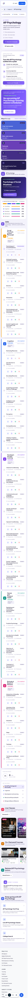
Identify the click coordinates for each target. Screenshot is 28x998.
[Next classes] (24, 827)
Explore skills (9, 46)
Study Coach (5, 978)
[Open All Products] (21, 995)
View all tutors (6, 875)
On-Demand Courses (7, 965)
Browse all (5, 814)
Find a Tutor (4, 992)
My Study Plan (7, 14)
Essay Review (5, 981)
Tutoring (15, 14)
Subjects (10, 9)
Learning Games (5, 985)
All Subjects (4, 953)
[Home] (5, 9)
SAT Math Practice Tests (7, 958)
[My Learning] (9, 995)
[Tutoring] (13, 995)
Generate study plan (12, 41)
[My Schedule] (16, 995)
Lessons (22, 14)
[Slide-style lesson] (11, 255)
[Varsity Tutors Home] (3, 3)
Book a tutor (10, 111)
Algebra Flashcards (6, 956)
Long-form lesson (9, 194)
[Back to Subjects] (2, 9)
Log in (15, 3)
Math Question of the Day (8, 960)
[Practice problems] (19, 255)
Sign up (23, 3)
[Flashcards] (15, 268)
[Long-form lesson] (7, 255)
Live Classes (4, 963)
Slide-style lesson (11, 190)
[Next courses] (24, 856)
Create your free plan (12, 82)
